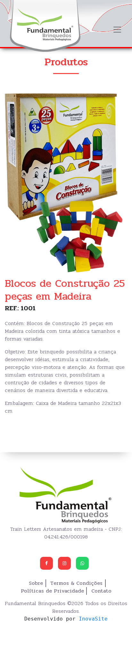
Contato (101, 591)
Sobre (36, 583)
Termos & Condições (76, 583)
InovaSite (93, 619)
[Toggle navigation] (117, 30)
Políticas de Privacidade (52, 591)
